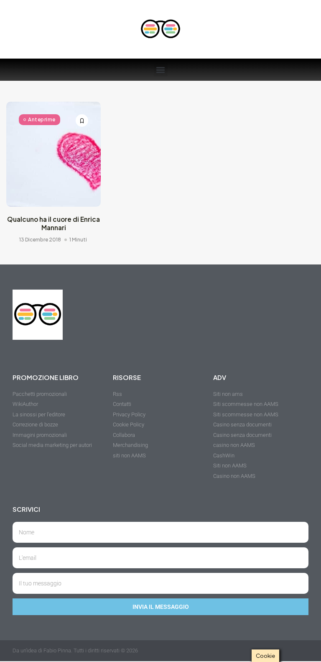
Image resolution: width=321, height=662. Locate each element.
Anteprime (42, 119)
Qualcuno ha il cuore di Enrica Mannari (53, 223)
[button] (161, 70)
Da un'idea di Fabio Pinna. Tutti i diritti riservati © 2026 (75, 650)
